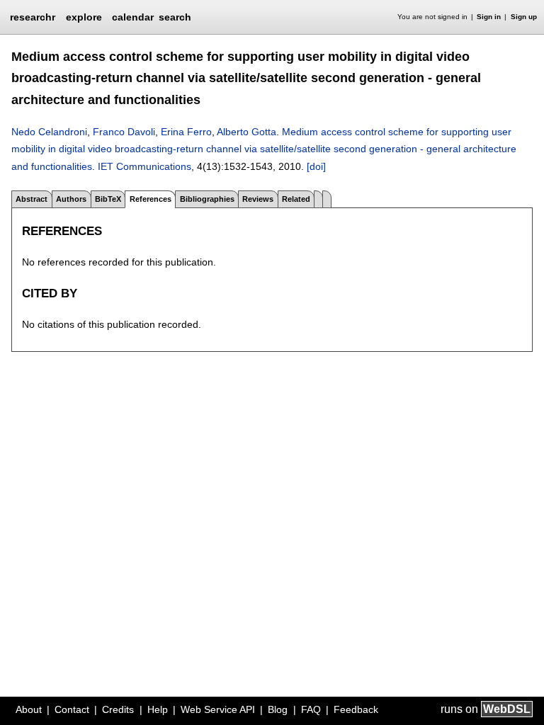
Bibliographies (207, 199)
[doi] (316, 166)
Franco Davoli (124, 131)
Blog (278, 709)
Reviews (257, 199)
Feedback (356, 709)
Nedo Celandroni (49, 131)
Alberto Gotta (246, 131)
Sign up (524, 17)
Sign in (489, 17)
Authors (71, 199)
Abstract (31, 199)
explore (84, 17)
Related (296, 199)
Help (157, 709)
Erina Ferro (186, 131)
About (29, 709)
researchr (32, 16)
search (175, 17)
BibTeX (108, 199)
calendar (133, 17)
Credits (118, 709)
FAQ (311, 709)
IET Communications (144, 166)
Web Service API (218, 709)
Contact (72, 709)
